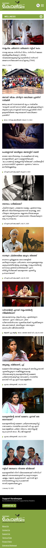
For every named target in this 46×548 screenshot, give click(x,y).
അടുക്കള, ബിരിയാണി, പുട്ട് (13, 365)
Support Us (8, 506)
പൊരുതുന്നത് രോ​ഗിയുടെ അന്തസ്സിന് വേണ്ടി (20, 152)
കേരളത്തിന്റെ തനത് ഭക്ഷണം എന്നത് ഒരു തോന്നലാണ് (20, 418)
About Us (5, 526)
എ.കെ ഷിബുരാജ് (10, 385)
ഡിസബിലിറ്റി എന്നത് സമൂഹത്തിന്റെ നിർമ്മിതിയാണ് (17, 312)
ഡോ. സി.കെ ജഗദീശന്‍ (12, 120)
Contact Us (6, 530)
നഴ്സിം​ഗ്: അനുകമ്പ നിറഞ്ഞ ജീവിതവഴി (18, 468)
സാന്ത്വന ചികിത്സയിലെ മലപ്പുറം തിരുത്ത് (19, 255)
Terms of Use (7, 538)
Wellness (10, 16)
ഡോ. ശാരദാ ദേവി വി (26, 333)
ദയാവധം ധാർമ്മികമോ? (12, 204)
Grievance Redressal (9, 545)
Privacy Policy (7, 542)
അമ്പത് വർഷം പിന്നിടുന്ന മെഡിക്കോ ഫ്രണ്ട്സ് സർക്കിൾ (21, 99)
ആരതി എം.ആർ (10, 333)
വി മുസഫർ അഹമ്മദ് (12, 172)
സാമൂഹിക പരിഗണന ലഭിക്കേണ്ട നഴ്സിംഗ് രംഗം (21, 48)
